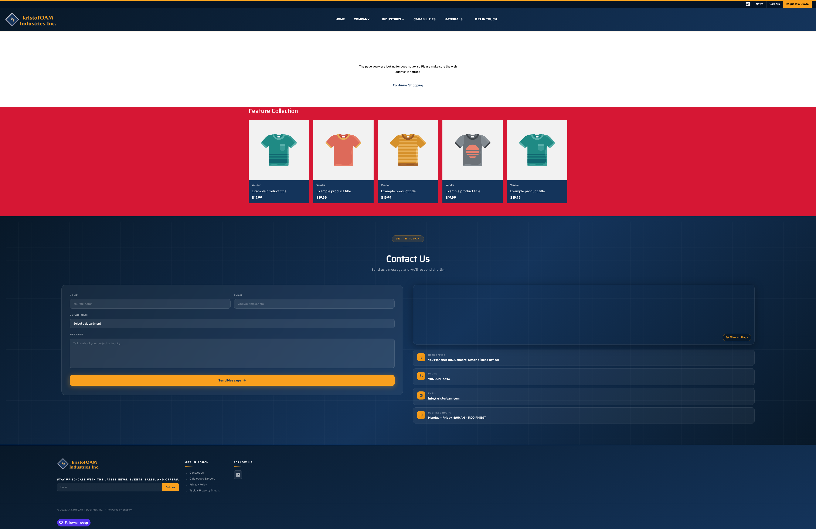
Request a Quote (797, 4)
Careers (774, 4)
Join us (170, 487)
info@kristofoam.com (444, 398)
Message (76, 334)
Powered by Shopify (120, 509)
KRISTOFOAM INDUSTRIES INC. (85, 509)
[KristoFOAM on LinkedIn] (748, 4)
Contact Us (197, 472)
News (759, 4)
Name (74, 295)
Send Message (229, 380)
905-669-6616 (439, 379)
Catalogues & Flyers (202, 478)
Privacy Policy (198, 484)
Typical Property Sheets (205, 490)
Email (238, 295)
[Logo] (78, 464)
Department (79, 315)
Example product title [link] (269, 191)
